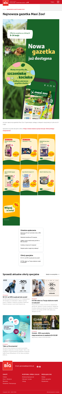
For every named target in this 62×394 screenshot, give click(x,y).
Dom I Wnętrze (7, 379)
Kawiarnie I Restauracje (9, 383)
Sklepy (43, 377)
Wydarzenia (44, 381)
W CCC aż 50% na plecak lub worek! (30, 258)
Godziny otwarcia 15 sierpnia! (28, 245)
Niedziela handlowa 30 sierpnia (29, 237)
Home (4, 9)
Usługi (24, 381)
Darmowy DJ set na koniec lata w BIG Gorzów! (31, 233)
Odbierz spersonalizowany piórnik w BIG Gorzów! (30, 241)
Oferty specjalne (46, 379)
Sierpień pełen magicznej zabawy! (30, 248)
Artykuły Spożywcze (28, 377)
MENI (58, 2)
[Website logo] (6, 3)
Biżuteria (5, 381)
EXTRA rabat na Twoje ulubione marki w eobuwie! (31, 262)
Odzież (5, 377)
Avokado (57, 392)
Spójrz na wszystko (51, 274)
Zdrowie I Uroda (26, 379)
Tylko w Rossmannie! (10, 346)
